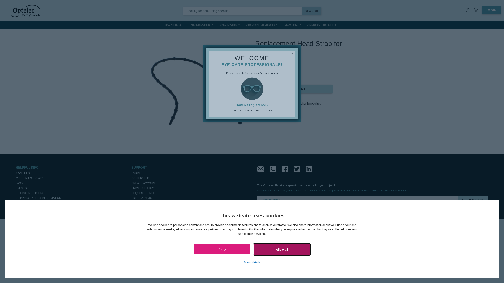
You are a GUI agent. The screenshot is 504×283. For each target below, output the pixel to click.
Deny (222, 249)
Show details (252, 262)
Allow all (282, 249)
